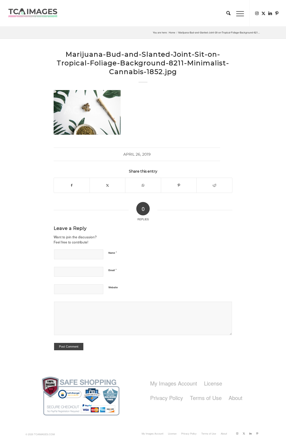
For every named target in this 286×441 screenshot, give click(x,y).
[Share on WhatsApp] (143, 185)
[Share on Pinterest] (179, 185)
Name (112, 252)
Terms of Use (206, 398)
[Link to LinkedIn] (270, 13)
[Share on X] (107, 185)
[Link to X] (263, 13)
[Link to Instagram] (256, 13)
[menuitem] (228, 13)
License (213, 383)
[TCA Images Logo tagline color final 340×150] (33, 13)
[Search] (228, 13)
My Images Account (173, 383)
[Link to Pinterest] (276, 13)
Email (112, 270)
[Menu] (238, 13)
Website (113, 287)
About (235, 398)
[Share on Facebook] (72, 185)
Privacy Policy (166, 398)
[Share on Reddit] (214, 185)
